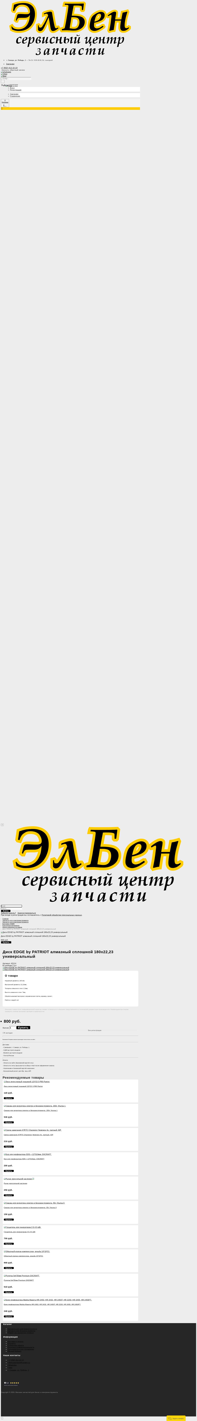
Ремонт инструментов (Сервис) (21, 1333)
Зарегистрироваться (26, 913)
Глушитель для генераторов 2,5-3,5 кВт (19, 1232)
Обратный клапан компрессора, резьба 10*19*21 (23, 1256)
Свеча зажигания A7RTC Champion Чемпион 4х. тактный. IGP (28, 1135)
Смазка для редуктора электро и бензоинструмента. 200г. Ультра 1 (31, 1110)
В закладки (8, 1033)
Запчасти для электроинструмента (22, 1329)
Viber (10, 1368)
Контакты (12, 1343)
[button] (176, 1418)
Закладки (14, 94)
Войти (6, 911)
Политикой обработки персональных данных (62, 915)
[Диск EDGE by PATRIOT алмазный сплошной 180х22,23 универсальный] (36, 968)
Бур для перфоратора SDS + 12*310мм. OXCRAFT (24, 1159)
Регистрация (15, 90)
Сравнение (15, 96)
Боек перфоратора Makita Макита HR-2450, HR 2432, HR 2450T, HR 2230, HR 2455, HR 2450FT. (42, 1304)
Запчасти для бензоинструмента (21, 1331)
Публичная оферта (16, 1345)
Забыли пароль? (8, 913)
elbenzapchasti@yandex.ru (19, 1363)
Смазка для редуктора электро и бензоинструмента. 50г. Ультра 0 (30, 1207)
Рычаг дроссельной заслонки (15, 1183)
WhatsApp (12, 1365)
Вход (12, 88)
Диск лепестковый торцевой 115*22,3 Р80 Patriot (23, 1086)
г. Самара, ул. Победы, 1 (18, 1370)
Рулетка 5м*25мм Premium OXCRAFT (19, 1280)
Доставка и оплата (15, 1341)
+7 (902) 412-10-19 (16, 1360)
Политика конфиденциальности (21, 1347)
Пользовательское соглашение (21, 1349)
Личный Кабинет (15, 1351)
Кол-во (6, 1028)
